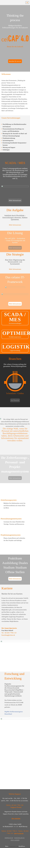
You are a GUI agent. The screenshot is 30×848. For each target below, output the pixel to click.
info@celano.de (18, 833)
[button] (1, 430)
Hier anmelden (16, 818)
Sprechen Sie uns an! (15, 61)
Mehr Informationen (15, 200)
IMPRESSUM (9, 838)
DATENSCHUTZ (19, 838)
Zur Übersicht (15, 400)
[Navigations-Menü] (27, 2)
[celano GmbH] (5, 2)
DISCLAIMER (15, 840)
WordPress (22, 846)
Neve (6, 846)
